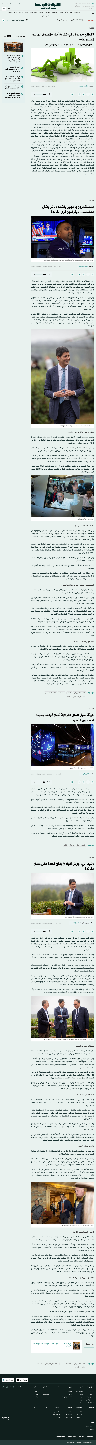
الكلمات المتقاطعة (90, 1426)
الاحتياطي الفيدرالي (79, 696)
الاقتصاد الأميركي (79, 693)
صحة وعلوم (47, 12)
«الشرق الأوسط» (84, 86)
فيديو (15, 12)
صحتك (36, 1391)
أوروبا (81, 1394)
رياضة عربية (69, 1414)
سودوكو (92, 1429)
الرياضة (26, 12)
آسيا (82, 1397)
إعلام (48, 1400)
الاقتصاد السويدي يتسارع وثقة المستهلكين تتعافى (12, 87)
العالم (71, 12)
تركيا (65, 845)
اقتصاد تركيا (81, 845)
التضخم (61, 693)
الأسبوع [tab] (4, 36)
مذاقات (81, 1412)
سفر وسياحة (80, 1414)
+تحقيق (58, 1417)
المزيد (43, 16)
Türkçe (84, 3)
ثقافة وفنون (55, 12)
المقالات (70, 1391)
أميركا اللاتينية (79, 1402)
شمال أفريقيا (89, 1397)
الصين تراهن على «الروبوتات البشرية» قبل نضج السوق (12, 69)
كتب (48, 1391)
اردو (80, 3)
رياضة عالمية (69, 1417)
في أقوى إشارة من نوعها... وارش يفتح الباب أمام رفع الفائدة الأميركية (12, 79)
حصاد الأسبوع (57, 1412)
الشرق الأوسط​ (77, 12)
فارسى (76, 3)
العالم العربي (91, 1391)
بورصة (72, 845)
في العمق (21, 12)
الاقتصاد (61, 12)
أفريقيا (81, 1400)
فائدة (69, 693)
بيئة (37, 1397)
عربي (93, 3)
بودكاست (10, 12)
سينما (48, 1397)
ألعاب (47, 16)
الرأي (66, 12)
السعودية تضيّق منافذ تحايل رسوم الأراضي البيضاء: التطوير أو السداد (12, 95)
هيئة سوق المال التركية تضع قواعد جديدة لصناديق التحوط (68, 20)
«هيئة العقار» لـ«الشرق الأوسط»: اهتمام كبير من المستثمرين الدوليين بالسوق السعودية (13, 59)
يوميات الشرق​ (33, 12)
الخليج (91, 1394)
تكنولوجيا (41, 12)
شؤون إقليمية (91, 1402)
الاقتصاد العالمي (50, 693)
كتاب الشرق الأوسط (67, 1397)
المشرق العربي (89, 1400)
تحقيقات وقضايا (56, 1414)
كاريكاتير (70, 1394)
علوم (37, 1394)
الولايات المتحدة (79, 1391)
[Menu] (93, 14)
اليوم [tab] (9, 36)
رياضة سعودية (68, 1412)
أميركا (68, 696)
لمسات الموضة (80, 1417)
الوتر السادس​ (46, 1394)
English (89, 3)
